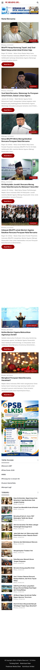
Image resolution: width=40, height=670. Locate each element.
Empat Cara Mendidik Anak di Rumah (26, 507)
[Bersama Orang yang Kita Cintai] (6, 570)
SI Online (32, 660)
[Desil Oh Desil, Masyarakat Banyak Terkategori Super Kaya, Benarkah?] (6, 606)
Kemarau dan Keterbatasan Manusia (25, 542)
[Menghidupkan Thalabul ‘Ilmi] (6, 553)
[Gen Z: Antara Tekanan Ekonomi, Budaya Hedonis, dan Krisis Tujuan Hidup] (6, 579)
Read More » (8, 64)
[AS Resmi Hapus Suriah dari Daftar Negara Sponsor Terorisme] (6, 597)
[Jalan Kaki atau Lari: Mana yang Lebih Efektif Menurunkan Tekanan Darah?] (6, 536)
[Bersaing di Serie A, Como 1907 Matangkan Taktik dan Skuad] (6, 518)
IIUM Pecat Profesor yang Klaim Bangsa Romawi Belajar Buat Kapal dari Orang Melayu (25, 588)
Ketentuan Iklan (25, 663)
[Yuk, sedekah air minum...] (20, 10)
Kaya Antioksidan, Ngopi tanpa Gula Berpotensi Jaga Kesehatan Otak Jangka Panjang (25, 500)
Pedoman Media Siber (13, 666)
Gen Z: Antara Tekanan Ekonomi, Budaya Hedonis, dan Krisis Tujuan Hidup (25, 578)
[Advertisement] (20, 276)
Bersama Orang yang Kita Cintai (24, 568)
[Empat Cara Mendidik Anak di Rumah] (6, 510)
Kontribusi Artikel (28, 666)
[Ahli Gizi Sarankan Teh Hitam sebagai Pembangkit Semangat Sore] (6, 527)
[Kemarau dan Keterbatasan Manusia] (6, 544)
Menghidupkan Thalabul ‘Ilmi (23, 550)
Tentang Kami (14, 663)
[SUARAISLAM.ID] (12, 2)
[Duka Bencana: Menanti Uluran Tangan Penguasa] (6, 561)
